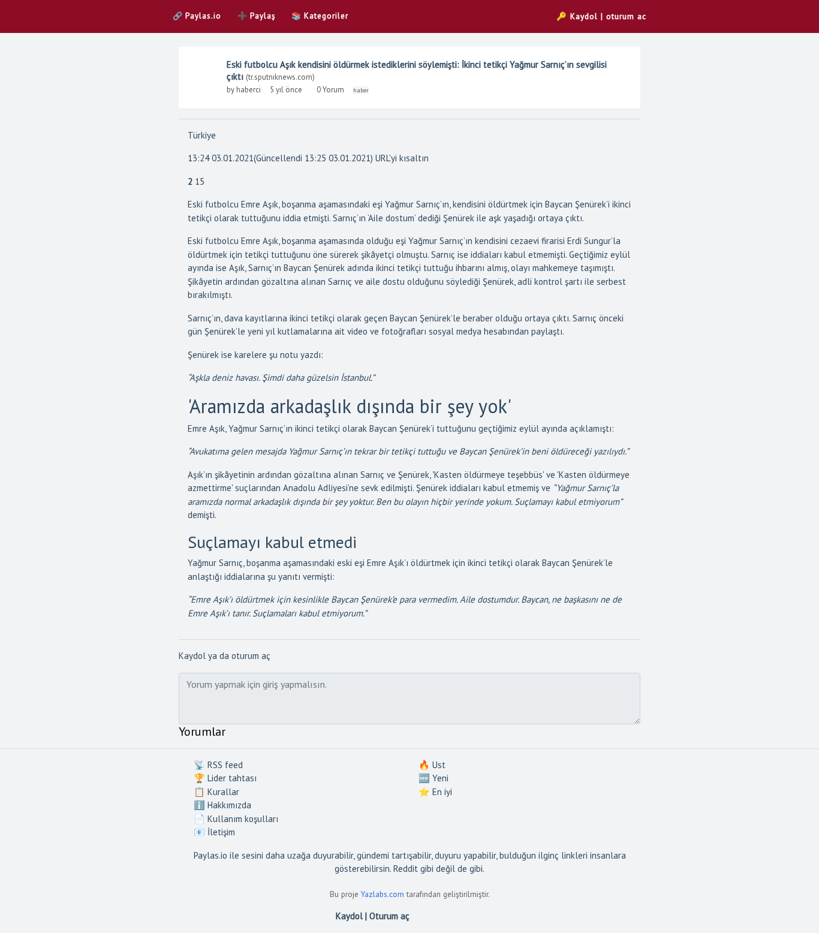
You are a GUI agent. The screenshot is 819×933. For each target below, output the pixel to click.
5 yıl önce (286, 90)
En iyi (435, 791)
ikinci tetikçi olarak (331, 428)
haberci (248, 90)
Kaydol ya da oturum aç (224, 655)
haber (361, 90)
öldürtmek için (438, 562)
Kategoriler (319, 16)
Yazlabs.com (382, 894)
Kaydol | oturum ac (601, 16)
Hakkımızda (222, 805)
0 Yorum (331, 90)
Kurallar (216, 791)
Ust (431, 765)
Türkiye (202, 135)
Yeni (433, 778)
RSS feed (218, 765)
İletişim (214, 832)
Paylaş (256, 16)
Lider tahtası (225, 778)
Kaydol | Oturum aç (373, 916)
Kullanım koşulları (236, 818)
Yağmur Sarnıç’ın (440, 240)
